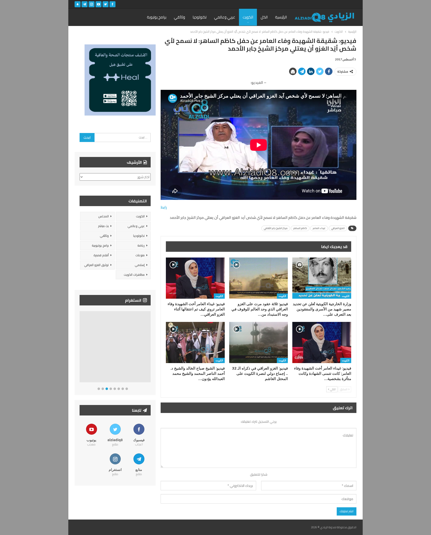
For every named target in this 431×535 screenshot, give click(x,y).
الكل (264, 17)
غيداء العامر (319, 228)
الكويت (248, 17)
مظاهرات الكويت (134, 274)
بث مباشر (103, 226)
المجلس (103, 216)
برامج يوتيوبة (156, 17)
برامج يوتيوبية (100, 245)
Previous (81, 347)
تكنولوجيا (200, 17)
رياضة (141, 245)
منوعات (140, 255)
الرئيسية (281, 17)
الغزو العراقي (338, 228)
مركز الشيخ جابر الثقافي (276, 228)
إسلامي (140, 265)
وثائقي (179, 17)
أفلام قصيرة (101, 255)
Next (149, 347)
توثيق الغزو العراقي (96, 265)
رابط (164, 207)
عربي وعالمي (224, 17)
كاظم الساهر (300, 228)
